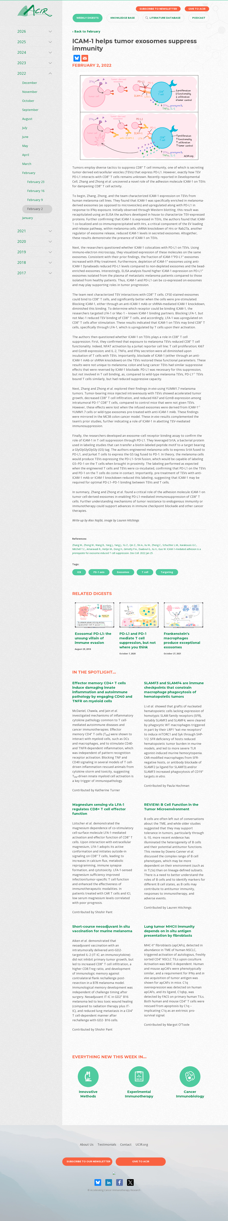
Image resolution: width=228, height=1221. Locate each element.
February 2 (35, 209)
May (25, 146)
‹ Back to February (86, 31)
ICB (79, 572)
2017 (21, 272)
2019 (21, 251)
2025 (21, 41)
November (29, 92)
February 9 (35, 200)
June (25, 137)
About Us (86, 1144)
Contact (126, 1144)
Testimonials (106, 1144)
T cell (145, 572)
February (28, 173)
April (25, 155)
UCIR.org (142, 1144)
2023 (21, 62)
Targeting (167, 572)
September (30, 110)
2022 (21, 73)
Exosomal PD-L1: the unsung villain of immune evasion (93, 638)
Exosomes (123, 572)
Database (165, 17)
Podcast (198, 17)
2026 (21, 31)
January (27, 218)
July (24, 128)
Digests (87, 17)
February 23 (35, 182)
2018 (21, 262)
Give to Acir (140, 1161)
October (28, 101)
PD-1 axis (98, 572)
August (27, 119)
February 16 (35, 191)
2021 (21, 230)
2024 (21, 52)
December (29, 83)
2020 (21, 241)
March (26, 164)
